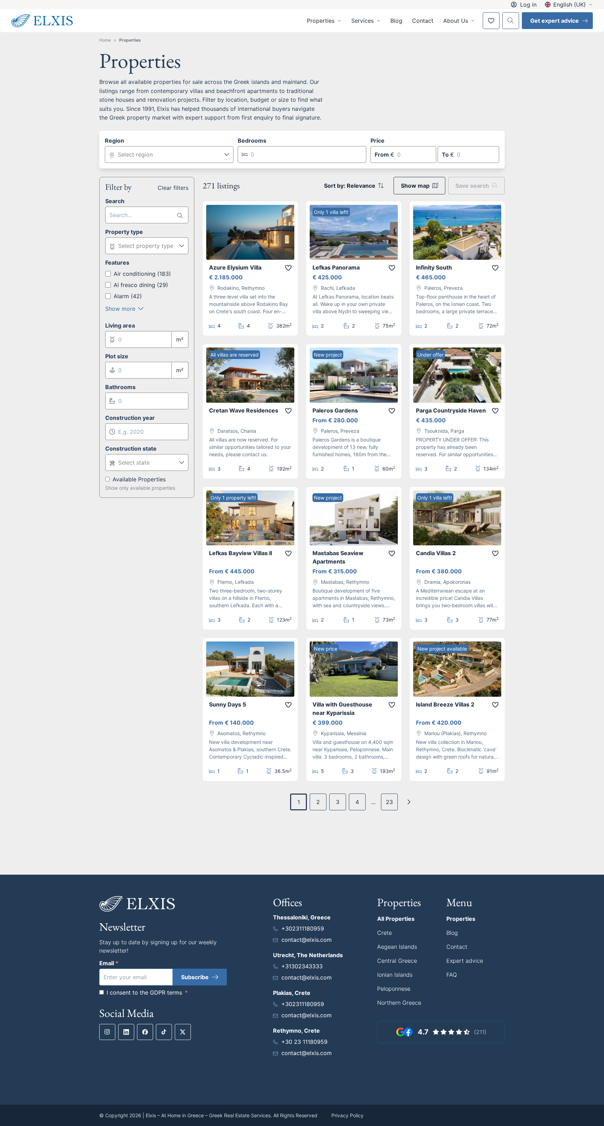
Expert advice (464, 960)
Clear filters (173, 187)
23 (389, 801)
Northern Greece (399, 1002)
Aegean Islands (397, 946)
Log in (528, 4)
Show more (120, 308)
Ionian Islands (394, 974)
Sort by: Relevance (349, 185)
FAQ (451, 974)
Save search (472, 185)
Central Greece (397, 960)
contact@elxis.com (306, 939)
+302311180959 (302, 928)
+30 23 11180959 (304, 1041)
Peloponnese (393, 988)
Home (105, 40)
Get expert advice (554, 20)
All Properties (396, 918)
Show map (415, 185)
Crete (384, 932)
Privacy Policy (347, 1115)
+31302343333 (302, 966)
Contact (422, 20)
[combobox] (169, 154)
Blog (396, 20)
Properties (130, 40)
